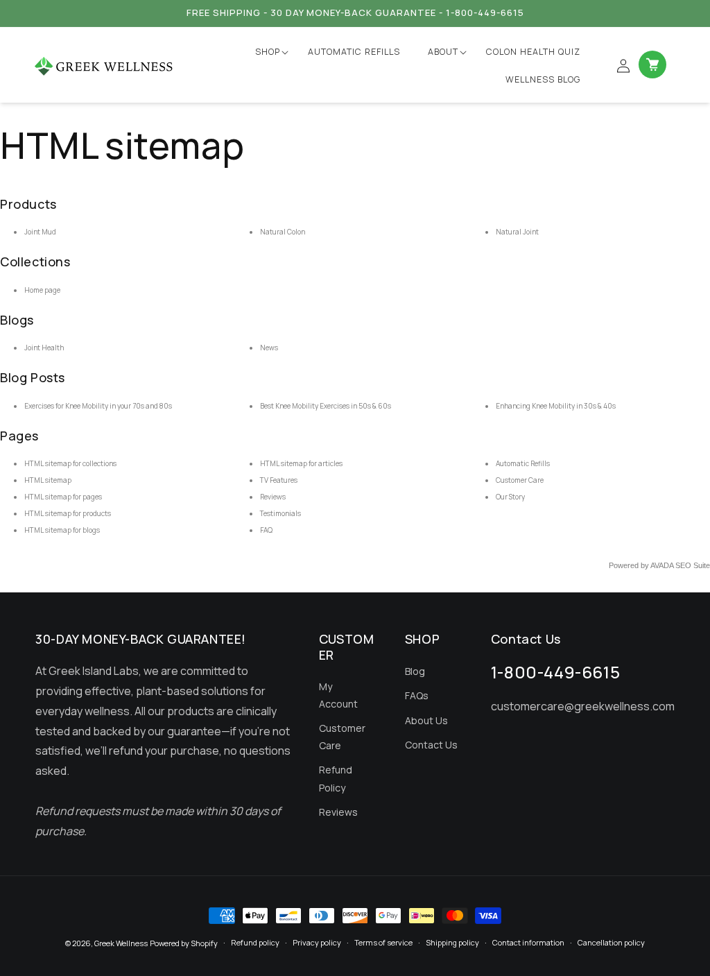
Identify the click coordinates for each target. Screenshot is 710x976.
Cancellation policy (611, 942)
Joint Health (44, 347)
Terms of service (383, 942)
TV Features (278, 480)
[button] (267, 52)
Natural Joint (517, 232)
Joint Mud (40, 232)
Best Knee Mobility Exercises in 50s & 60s (325, 406)
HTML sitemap (47, 480)
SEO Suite (692, 565)
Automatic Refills (523, 463)
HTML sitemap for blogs (62, 530)
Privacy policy (317, 942)
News (269, 347)
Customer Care (520, 480)
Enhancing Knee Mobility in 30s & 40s (556, 406)
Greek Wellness (121, 943)
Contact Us (431, 744)
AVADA (661, 565)
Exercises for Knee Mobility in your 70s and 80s (98, 406)
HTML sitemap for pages (63, 497)
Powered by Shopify (184, 943)
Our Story (510, 497)
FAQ (266, 530)
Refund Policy (335, 778)
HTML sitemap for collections (70, 463)
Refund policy (255, 942)
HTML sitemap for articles (301, 463)
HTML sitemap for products (67, 513)
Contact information (528, 942)
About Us (426, 720)
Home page (42, 290)
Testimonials (280, 513)
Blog (415, 671)
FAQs (416, 695)
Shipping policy (452, 942)
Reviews (273, 497)
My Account (338, 695)
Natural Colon (282, 232)
